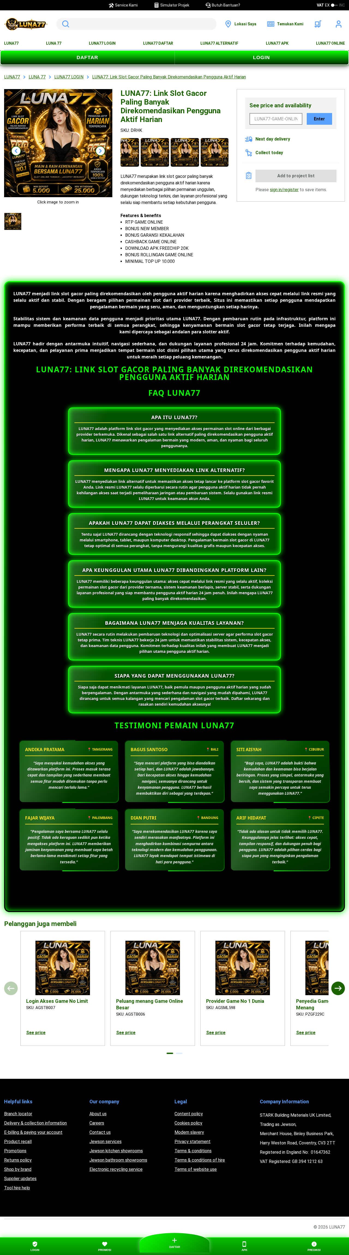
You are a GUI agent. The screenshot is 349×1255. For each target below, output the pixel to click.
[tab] (170, 1053)
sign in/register (284, 189)
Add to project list (296, 175)
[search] (136, 24)
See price (36, 1032)
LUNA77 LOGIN (102, 43)
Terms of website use (195, 1169)
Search (64, 24)
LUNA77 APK (277, 43)
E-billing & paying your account (33, 1132)
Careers (96, 1123)
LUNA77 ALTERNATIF (219, 43)
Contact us (100, 1132)
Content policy (188, 1113)
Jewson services (105, 1141)
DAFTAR (87, 57)
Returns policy (18, 1160)
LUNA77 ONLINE (330, 43)
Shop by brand (17, 1169)
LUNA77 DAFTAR (158, 43)
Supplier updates (20, 1178)
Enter (319, 118)
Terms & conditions (193, 1150)
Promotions (15, 1150)
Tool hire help (17, 1187)
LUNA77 (11, 43)
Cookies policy (188, 1123)
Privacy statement (192, 1141)
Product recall (18, 1141)
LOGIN (261, 57)
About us (98, 1113)
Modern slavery (189, 1132)
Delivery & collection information (35, 1123)
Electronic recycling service (116, 1169)
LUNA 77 (53, 43)
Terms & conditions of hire (199, 1160)
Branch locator (18, 1113)
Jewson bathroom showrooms (118, 1160)
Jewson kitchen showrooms (116, 1150)
